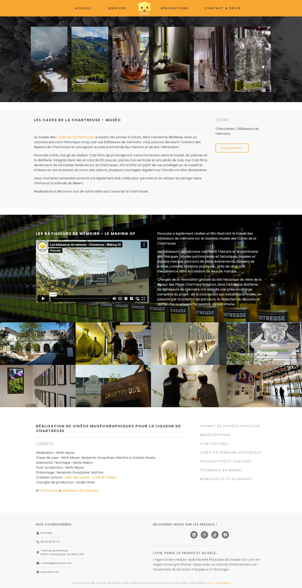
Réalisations (174, 8)
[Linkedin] (194, 534)
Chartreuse (48, 490)
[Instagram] (204, 534)
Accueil (83, 8)
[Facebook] (225, 534)
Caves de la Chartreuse (75, 137)
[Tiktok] (215, 534)
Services (117, 8)
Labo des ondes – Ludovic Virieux (90, 477)
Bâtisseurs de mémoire (80, 490)
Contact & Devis (223, 8)
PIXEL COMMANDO (219, 583)
